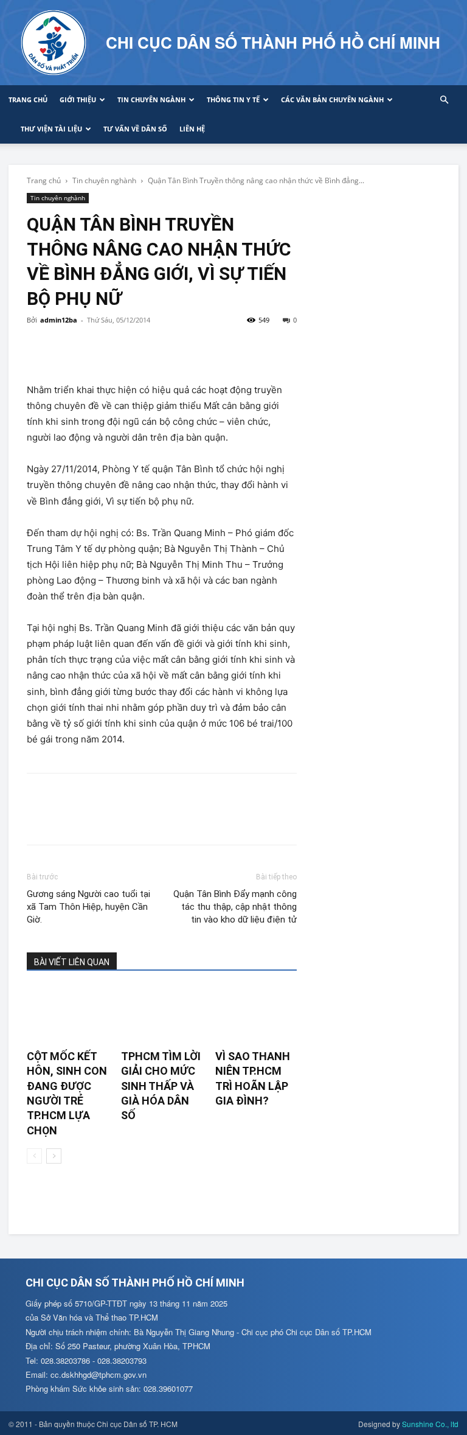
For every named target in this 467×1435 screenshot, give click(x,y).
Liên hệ (192, 128)
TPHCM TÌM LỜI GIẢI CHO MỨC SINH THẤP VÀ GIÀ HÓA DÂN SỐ (161, 1086)
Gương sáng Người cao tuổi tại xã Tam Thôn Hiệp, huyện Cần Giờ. (88, 907)
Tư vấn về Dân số (135, 128)
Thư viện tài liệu (51, 128)
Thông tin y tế (233, 99)
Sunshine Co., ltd (430, 1424)
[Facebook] (39, 347)
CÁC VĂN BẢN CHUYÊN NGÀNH (332, 99)
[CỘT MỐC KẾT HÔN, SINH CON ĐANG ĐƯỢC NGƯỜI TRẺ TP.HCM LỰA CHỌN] (67, 1015)
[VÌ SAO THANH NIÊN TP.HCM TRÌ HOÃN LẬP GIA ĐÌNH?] (256, 1015)
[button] (443, 100)
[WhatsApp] (123, 347)
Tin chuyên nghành (104, 180)
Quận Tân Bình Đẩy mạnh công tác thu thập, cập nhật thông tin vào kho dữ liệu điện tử (235, 907)
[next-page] (53, 1156)
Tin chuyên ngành (151, 99)
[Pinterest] (95, 347)
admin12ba (58, 319)
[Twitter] (67, 347)
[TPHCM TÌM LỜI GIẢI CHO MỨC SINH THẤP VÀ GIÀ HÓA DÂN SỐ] (161, 1015)
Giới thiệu (78, 99)
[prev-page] (34, 1156)
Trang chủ (28, 99)
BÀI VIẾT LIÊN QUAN (71, 962)
